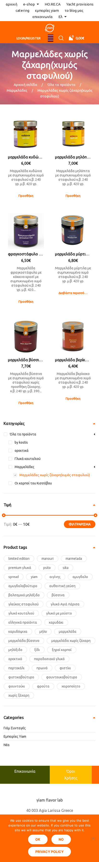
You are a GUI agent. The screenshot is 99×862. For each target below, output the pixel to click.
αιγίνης (55, 577)
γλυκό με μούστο (59, 613)
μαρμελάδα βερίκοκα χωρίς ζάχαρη (73, 360)
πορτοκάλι (16, 668)
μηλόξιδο (15, 650)
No (61, 839)
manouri (48, 559)
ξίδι (37, 650)
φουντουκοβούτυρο (61, 677)
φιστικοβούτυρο (21, 677)
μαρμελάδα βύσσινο (23, 641)
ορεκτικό (15, 659)
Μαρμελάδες (17, 90)
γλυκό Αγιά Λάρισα (65, 604)
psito (47, 568)
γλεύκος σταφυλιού (23, 604)
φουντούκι (16, 686)
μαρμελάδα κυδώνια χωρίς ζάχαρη (26, 157)
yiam (34, 577)
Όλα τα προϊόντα (61, 85)
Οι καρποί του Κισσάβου (33, 483)
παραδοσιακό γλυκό (49, 659)
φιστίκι (65, 668)
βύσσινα (58, 595)
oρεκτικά (22, 450)
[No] (93, 838)
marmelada (74, 559)
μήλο (43, 631)
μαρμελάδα (67, 631)
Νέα (7, 745)
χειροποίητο (71, 686)
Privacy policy (49, 852)
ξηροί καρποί (62, 650)
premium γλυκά (19, 568)
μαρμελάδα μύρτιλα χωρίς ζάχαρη (73, 254)
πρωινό (42, 668)
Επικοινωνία (24, 771)
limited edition (19, 559)
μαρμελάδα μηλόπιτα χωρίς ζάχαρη (73, 157)
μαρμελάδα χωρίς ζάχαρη (71, 641)
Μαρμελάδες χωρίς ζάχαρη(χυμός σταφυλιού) (54, 475)
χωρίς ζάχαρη (18, 695)
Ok (37, 839)
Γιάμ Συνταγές (15, 728)
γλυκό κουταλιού (21, 613)
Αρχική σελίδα (25, 85)
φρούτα (43, 686)
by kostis (21, 442)
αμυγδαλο (80, 577)
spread (13, 577)
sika (65, 568)
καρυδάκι (56, 622)
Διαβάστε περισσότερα (75, 293)
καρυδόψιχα (17, 631)
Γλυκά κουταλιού (28, 459)
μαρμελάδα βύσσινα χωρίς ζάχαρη (26, 360)
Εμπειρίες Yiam (15, 736)
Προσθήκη (26, 195)
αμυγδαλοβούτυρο (22, 586)
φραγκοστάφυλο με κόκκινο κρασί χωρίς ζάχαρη (26, 254)
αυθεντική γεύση (62, 586)
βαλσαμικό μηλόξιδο (24, 595)
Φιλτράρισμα (80, 524)
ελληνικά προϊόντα (22, 622)
